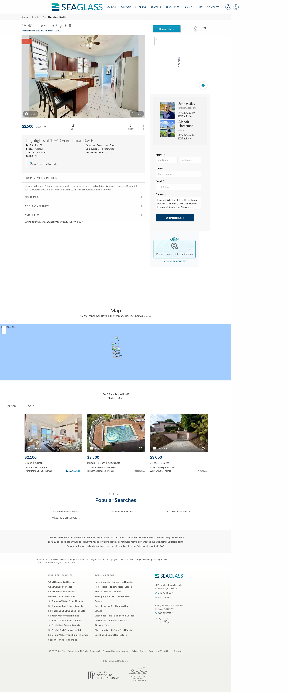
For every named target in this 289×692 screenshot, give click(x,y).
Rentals (156, 7)
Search (111, 7)
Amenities (32, 215)
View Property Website (43, 164)
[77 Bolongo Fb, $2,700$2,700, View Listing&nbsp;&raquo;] (120, 353)
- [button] (157, 43)
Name (160, 154)
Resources (172, 7)
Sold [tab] (31, 406)
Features (31, 197)
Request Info (166, 28)
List (200, 7)
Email (160, 180)
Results (35, 17)
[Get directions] (203, 85)
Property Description (41, 178)
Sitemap (178, 651)
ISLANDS (189, 7)
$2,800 (93, 457)
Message (161, 194)
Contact (213, 7)
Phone (159, 167)
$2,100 (31, 457)
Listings (140, 7)
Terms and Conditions (160, 651)
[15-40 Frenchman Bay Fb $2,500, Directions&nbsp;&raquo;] (180, 62)
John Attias (186, 104)
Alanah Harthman (185, 124)
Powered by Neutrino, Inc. (116, 651)
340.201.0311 (186, 134)
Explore (125, 7)
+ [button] (157, 39)
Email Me (186, 116)
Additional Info (37, 206)
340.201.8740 (186, 112)
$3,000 (156, 457)
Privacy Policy (139, 651)
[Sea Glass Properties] (76, 4)
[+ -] (180, 62)
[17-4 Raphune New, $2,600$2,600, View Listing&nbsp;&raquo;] (117, 341)
